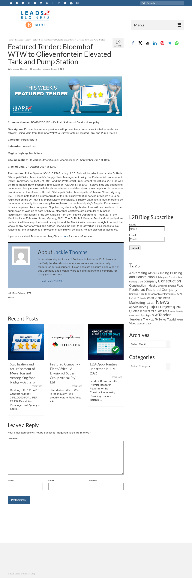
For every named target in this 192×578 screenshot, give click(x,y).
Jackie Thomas (20, 69)
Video (132, 323)
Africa (152, 273)
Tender (164, 315)
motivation (150, 303)
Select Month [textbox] (138, 344)
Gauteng (133, 294)
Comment (13, 438)
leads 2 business (158, 298)
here (65, 236)
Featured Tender (49, 69)
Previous (11, 370)
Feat (180, 285)
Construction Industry (143, 285)
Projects (166, 307)
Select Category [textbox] (140, 366)
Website (93, 480)
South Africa (134, 315)
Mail (44, 281)
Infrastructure (169, 294)
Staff (155, 315)
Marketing (137, 303)
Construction (169, 281)
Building (162, 273)
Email (51, 480)
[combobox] (149, 344)
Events (172, 285)
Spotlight (146, 315)
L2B (132, 298)
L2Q (137, 298)
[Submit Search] (143, 3)
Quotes (134, 311)
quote (177, 307)
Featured (137, 289)
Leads (143, 298)
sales (172, 311)
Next (120, 370)
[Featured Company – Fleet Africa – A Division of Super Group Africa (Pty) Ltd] (66, 342)
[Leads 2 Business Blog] (35, 19)
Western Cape (144, 323)
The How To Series (154, 319)
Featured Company (161, 290)
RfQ (166, 311)
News (12, 297)
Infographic (155, 293)
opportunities (137, 307)
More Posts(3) (55, 281)
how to (143, 293)
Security (179, 311)
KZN (179, 293)
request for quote (151, 311)
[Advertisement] (156, 79)
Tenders (135, 319)
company (150, 281)
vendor (180, 320)
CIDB (140, 282)
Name (11, 480)
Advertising (138, 273)
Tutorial (171, 319)
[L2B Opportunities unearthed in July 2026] (106, 342)
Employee (162, 286)
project (153, 306)
